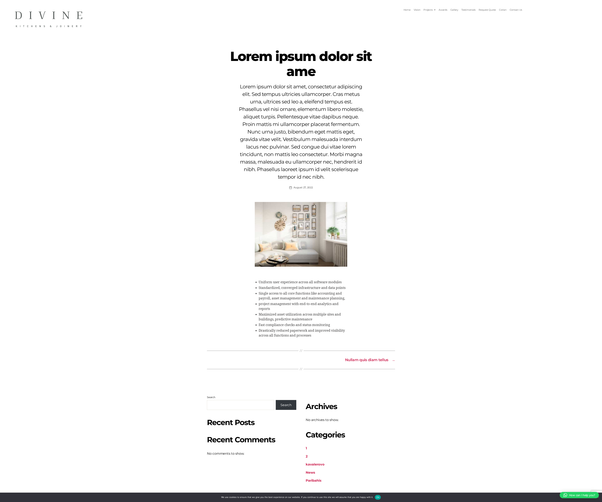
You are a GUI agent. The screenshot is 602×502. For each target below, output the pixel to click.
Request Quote (487, 9)
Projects (428, 9)
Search (211, 397)
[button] (429, 10)
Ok (377, 497)
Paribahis (313, 480)
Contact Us (516, 9)
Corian (503, 9)
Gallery (454, 9)
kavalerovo (315, 464)
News (310, 472)
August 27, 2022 (303, 187)
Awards (443, 9)
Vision (417, 9)
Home (407, 9)
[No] (598, 497)
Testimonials (468, 9)
